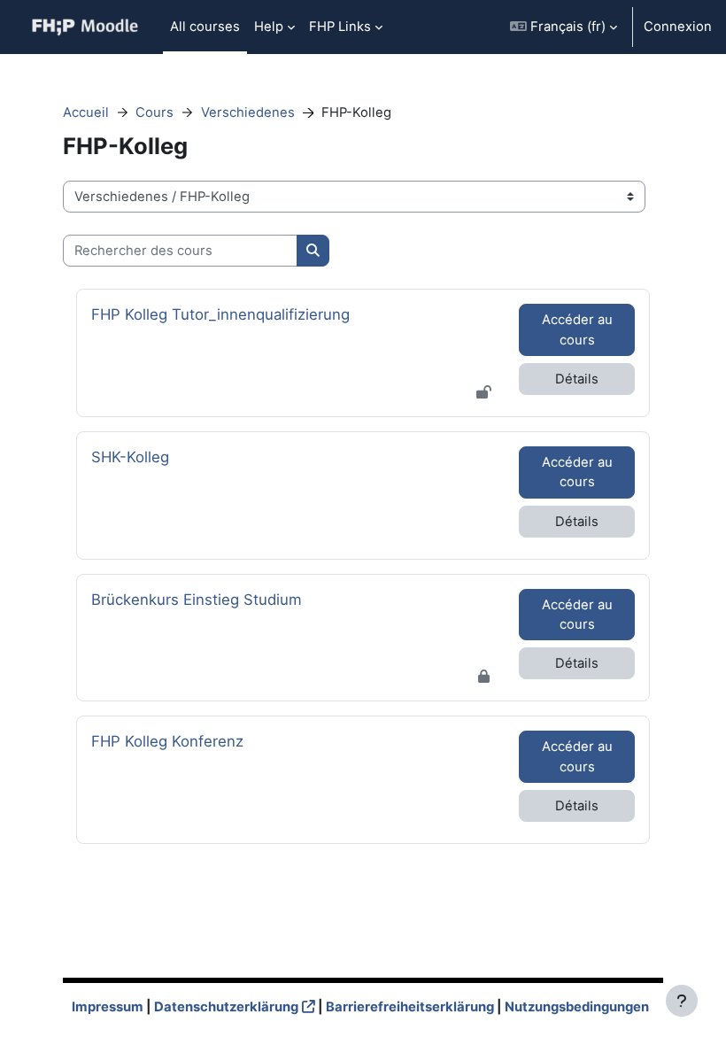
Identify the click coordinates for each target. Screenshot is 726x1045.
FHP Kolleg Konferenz (167, 741)
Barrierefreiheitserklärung (410, 1007)
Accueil (86, 112)
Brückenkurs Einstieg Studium (196, 599)
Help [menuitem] (268, 27)
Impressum (107, 1007)
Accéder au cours (577, 329)
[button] (563, 27)
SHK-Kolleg (140, 456)
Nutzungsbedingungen (577, 1007)
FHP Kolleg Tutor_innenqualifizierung (220, 314)
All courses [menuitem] (205, 27)
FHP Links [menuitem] (340, 27)
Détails (577, 379)
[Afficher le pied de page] (682, 1001)
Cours (154, 112)
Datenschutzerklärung (226, 1007)
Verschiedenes (248, 112)
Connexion (678, 27)
